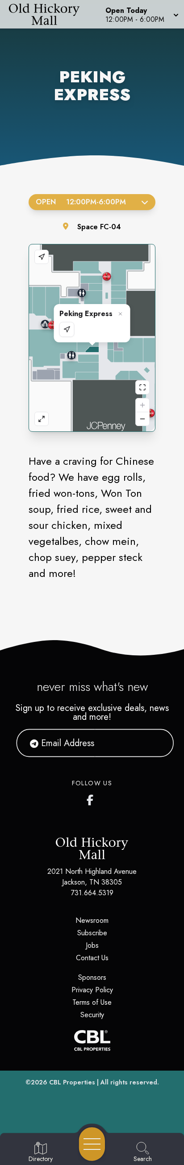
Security (92, 1015)
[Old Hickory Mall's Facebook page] (92, 798)
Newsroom (92, 920)
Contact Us (92, 958)
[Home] (48, 14)
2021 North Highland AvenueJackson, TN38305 (92, 876)
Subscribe (92, 933)
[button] (141, 14)
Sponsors (92, 977)
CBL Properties (72, 1082)
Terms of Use (92, 1002)
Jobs (92, 945)
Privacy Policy (92, 990)
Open (81, 202)
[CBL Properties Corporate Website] (92, 1040)
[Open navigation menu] (92, 1144)
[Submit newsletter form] (156, 743)
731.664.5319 (92, 893)
